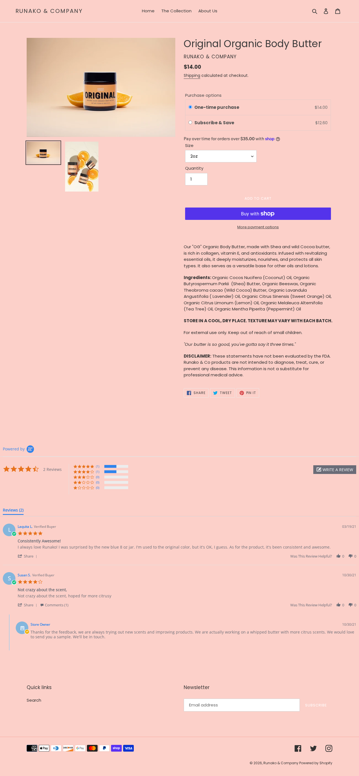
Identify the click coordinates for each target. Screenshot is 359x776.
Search (34, 700)
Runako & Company (49, 11)
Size (189, 145)
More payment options (258, 227)
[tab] (13, 511)
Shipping (192, 75)
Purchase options (203, 95)
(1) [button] (97, 466)
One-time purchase (216, 107)
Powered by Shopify (315, 763)
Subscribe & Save (214, 123)
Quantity (194, 168)
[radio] (190, 107)
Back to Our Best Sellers (184, 429)
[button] (334, 469)
